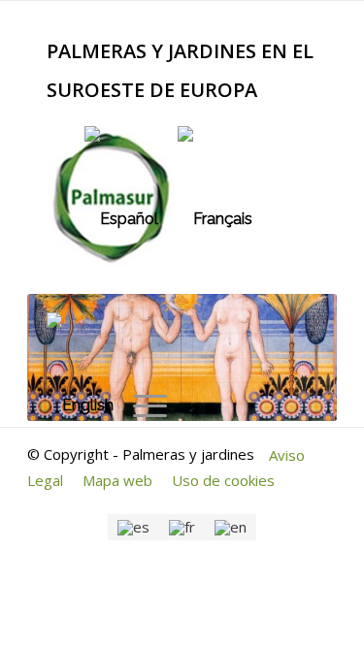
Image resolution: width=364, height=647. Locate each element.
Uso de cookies (223, 480)
